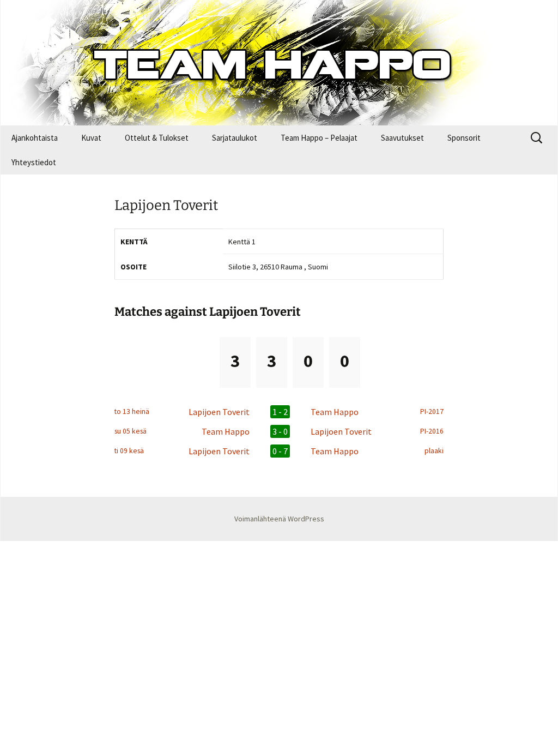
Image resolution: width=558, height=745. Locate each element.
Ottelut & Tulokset (157, 138)
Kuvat (91, 138)
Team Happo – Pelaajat (319, 138)
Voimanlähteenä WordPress (279, 519)
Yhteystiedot (33, 162)
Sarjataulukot (234, 138)
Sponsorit (464, 138)
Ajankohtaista (34, 138)
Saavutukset (402, 138)
